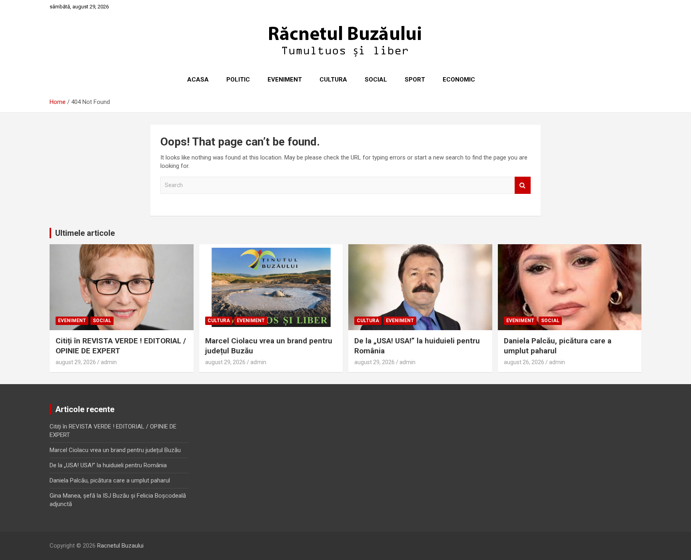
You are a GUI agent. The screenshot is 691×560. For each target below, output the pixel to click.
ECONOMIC (459, 79)
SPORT (415, 79)
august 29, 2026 (76, 362)
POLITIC (238, 79)
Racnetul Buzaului (120, 545)
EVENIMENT (285, 79)
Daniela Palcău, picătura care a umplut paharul (110, 480)
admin (109, 362)
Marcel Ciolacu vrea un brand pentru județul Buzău (115, 450)
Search (523, 185)
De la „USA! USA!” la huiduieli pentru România (108, 465)
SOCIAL (376, 79)
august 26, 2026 (524, 362)
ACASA (198, 79)
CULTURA (333, 79)
